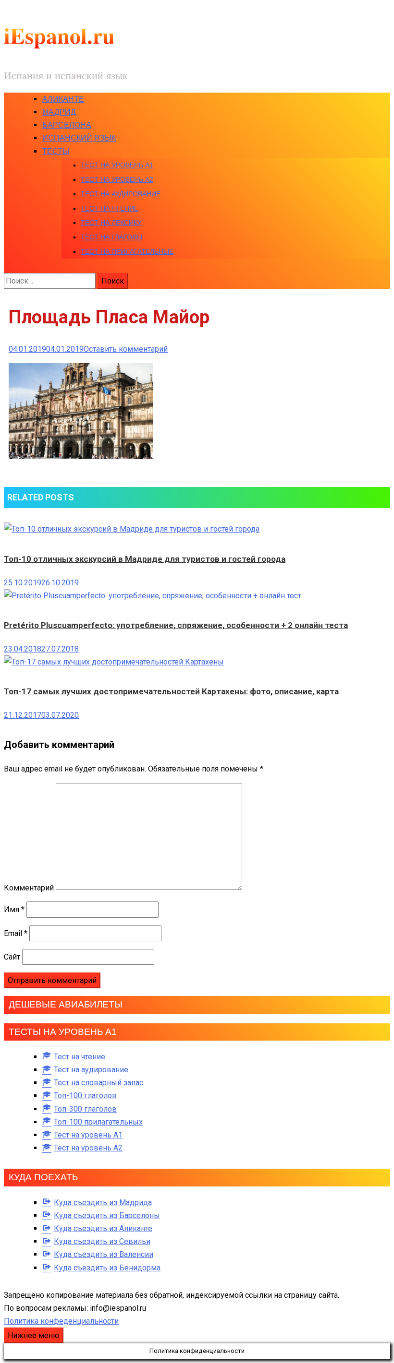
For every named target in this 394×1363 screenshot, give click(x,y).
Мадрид (59, 112)
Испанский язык (79, 138)
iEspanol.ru (59, 35)
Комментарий (29, 887)
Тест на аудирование (120, 194)
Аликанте (63, 99)
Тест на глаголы (111, 237)
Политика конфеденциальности (61, 1321)
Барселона (66, 125)
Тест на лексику (111, 222)
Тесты (55, 151)
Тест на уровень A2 (117, 179)
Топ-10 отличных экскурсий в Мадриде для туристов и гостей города (144, 559)
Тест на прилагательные (127, 251)
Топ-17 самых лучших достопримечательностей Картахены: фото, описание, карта (171, 691)
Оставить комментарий (126, 349)
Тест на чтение (109, 208)
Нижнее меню (34, 1335)
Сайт (12, 956)
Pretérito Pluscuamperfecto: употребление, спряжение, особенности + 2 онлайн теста (176, 625)
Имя (14, 909)
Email (15, 933)
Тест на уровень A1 (117, 165)
